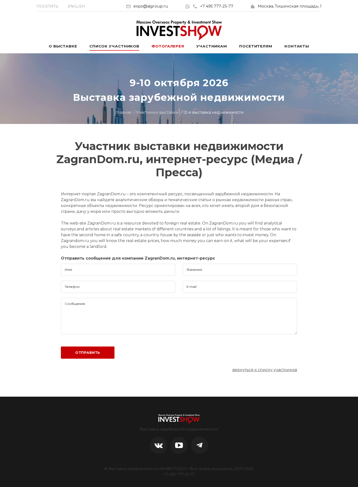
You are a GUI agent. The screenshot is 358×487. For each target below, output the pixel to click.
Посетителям (255, 46)
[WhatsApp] (189, 6)
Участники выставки (157, 112)
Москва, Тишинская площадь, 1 (289, 6)
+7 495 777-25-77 (216, 6)
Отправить (87, 352)
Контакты (296, 46)
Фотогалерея (167, 46)
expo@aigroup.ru (150, 6)
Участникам (211, 46)
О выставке (63, 46)
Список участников (114, 46)
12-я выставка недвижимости (213, 112)
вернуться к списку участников (264, 369)
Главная (124, 112)
